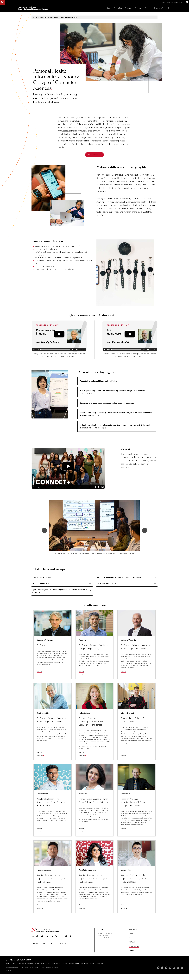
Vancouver (99, 963)
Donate (63, 943)
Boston (15, 963)
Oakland (64, 963)
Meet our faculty (93, 155)
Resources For (159, 8)
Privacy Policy (25, 967)
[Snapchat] (178, 967)
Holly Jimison (84, 713)
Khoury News (133, 938)
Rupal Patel (83, 794)
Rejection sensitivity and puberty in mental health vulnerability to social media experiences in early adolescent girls (116, 414)
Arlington (9, 963)
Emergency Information (12, 967)
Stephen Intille (43, 713)
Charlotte (30, 963)
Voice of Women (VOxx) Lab (107, 583)
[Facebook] (158, 967)
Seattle (77, 963)
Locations (40, 675)
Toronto (92, 963)
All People (132, 942)
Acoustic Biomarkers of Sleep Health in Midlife (98, 381)
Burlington (22, 963)
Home (35, 17)
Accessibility (35, 967)
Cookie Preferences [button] (11, 971)
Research (128, 8)
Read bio (39, 671)
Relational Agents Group (41, 583)
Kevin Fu (82, 640)
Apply (53, 943)
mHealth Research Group (41, 577)
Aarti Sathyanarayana (87, 870)
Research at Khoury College (49, 17)
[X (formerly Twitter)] (162, 967)
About (108, 8)
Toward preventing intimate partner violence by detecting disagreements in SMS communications (112, 391)
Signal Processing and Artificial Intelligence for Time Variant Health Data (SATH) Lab (59, 590)
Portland (71, 963)
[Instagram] (174, 967)
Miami (42, 963)
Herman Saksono (44, 870)
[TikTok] (182, 967)
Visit (44, 943)
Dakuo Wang (126, 870)
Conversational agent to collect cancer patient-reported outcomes (107, 403)
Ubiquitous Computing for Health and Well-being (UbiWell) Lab (120, 577)
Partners (138, 8)
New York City (56, 963)
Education (118, 8)
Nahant (48, 963)
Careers (131, 950)
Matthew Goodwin (128, 640)
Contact (35, 943)
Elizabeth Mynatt (127, 713)
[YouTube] (166, 967)
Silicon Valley (84, 963)
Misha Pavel (125, 794)
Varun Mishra (42, 794)
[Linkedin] (170, 967)
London (37, 963)
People (148, 8)
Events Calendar (134, 946)
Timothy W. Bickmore (45, 640)
